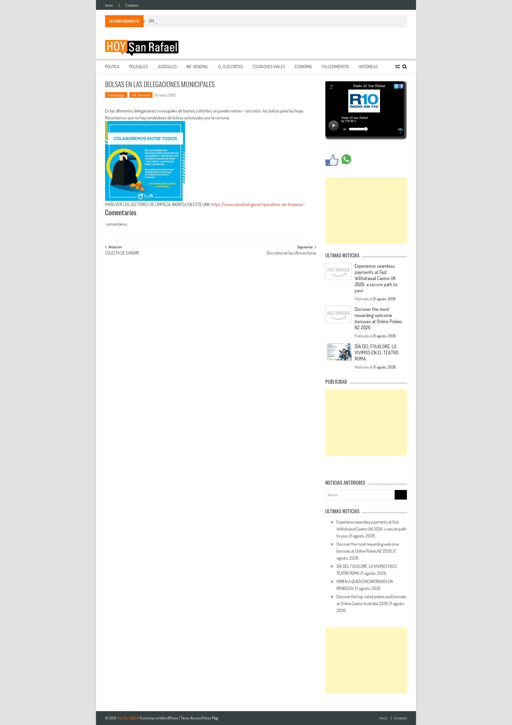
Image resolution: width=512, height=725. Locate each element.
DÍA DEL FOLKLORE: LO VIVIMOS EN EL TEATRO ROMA (377, 352)
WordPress (170, 717)
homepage (116, 95)
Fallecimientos (335, 66)
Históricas (368, 66)
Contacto (131, 5)
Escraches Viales (269, 66)
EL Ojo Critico (230, 66)
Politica (112, 66)
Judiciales (167, 66)
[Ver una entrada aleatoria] (397, 67)
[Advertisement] (366, 210)
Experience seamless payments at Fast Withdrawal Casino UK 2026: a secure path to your (376, 278)
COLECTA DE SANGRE (122, 253)
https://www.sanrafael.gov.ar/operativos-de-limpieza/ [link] (258, 204)
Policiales (138, 66)
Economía (303, 66)
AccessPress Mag (204, 717)
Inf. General (197, 66)
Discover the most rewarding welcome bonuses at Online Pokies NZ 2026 (378, 318)
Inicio (109, 5)
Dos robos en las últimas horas (291, 253)
